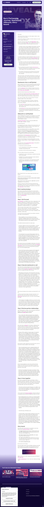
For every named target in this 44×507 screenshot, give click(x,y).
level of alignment (34, 57)
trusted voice (21, 186)
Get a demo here (20, 457)
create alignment (23, 195)
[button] (18, 2)
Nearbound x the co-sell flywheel (7, 42)
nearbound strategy (26, 429)
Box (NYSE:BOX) (20, 201)
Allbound (23, 108)
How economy (27, 135)
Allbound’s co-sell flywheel (7, 44)
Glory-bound (5, 51)
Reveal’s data (20, 296)
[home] (6, 2)
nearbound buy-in (35, 67)
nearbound (23, 88)
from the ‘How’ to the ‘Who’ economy (31, 93)
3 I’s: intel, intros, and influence (24, 90)
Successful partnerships (22, 120)
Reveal (23, 104)
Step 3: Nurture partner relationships (7, 49)
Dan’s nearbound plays (7, 46)
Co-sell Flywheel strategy (29, 142)
